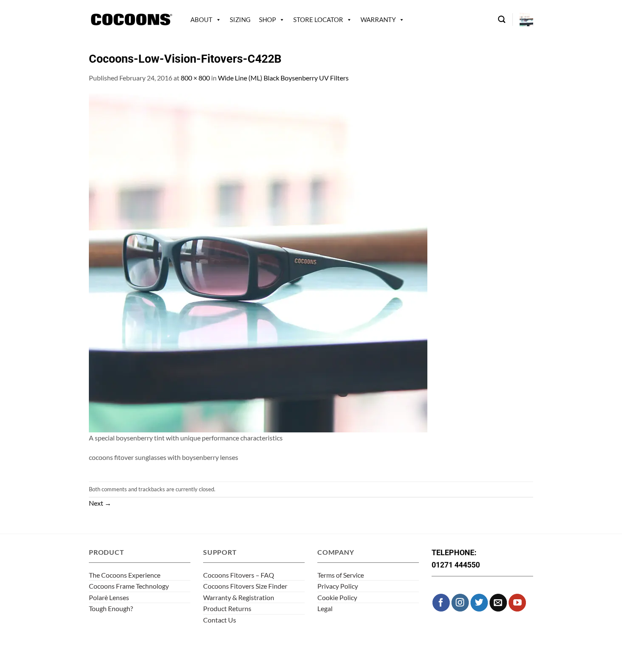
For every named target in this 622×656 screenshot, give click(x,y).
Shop (267, 19)
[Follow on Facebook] (441, 602)
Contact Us (219, 620)
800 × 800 (195, 78)
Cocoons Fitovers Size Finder (245, 586)
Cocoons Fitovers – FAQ (238, 575)
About (201, 19)
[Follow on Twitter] (479, 602)
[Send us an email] (498, 602)
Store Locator (318, 19)
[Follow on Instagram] (460, 602)
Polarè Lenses (109, 597)
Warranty (378, 19)
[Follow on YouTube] (517, 602)
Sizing (240, 19)
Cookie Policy (337, 597)
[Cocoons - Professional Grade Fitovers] (131, 19)
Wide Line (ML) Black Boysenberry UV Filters (283, 78)
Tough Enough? (111, 608)
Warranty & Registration (238, 597)
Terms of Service (340, 575)
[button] (526, 19)
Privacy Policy (337, 586)
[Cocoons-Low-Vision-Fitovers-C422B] (258, 262)
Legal (325, 608)
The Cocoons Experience (124, 575)
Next (100, 503)
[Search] (501, 19)
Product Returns (227, 608)
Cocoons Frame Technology (129, 586)
